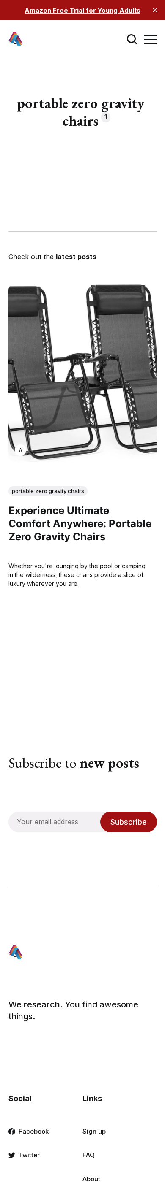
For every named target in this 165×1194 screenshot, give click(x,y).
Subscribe (128, 822)
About (91, 1179)
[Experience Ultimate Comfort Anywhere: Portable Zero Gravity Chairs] (82, 373)
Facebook (34, 1131)
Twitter (29, 1155)
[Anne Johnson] (20, 450)
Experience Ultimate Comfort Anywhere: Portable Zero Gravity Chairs (79, 523)
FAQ (88, 1155)
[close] (155, 10)
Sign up (94, 1131)
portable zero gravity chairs (48, 490)
